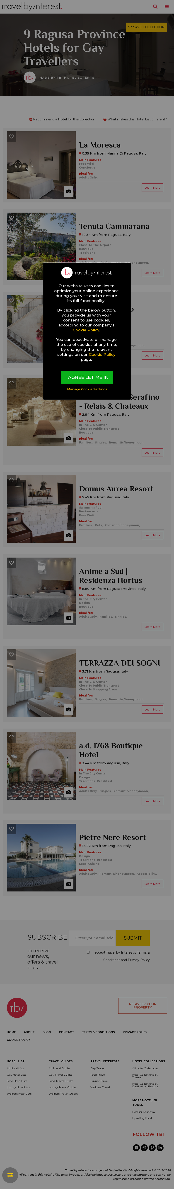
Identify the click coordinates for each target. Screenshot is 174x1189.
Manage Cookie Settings (87, 389)
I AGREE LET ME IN (87, 377)
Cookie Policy (86, 330)
